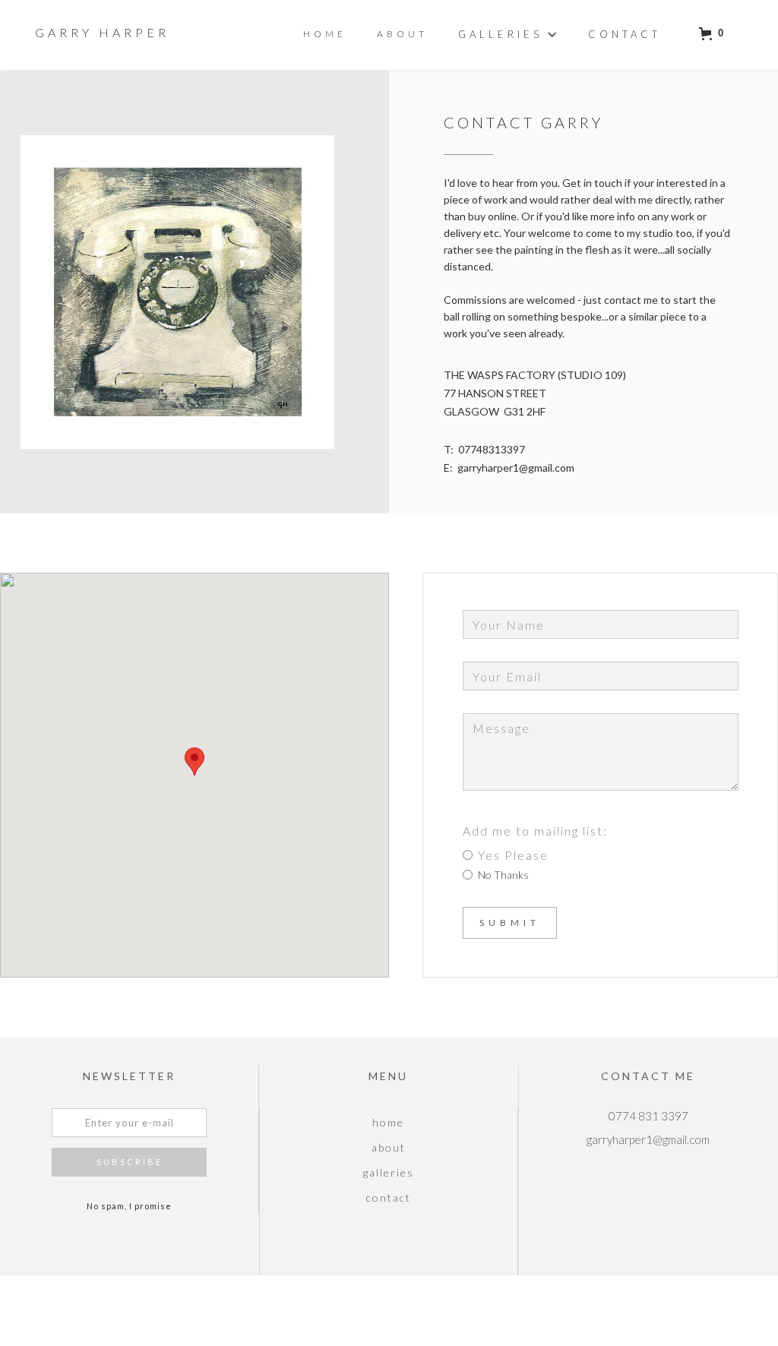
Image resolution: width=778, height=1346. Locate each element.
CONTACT (388, 1197)
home (388, 1122)
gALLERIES (388, 1172)
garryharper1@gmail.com (515, 467)
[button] (508, 33)
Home (324, 33)
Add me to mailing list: (535, 830)
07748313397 (491, 449)
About (402, 33)
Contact (624, 34)
